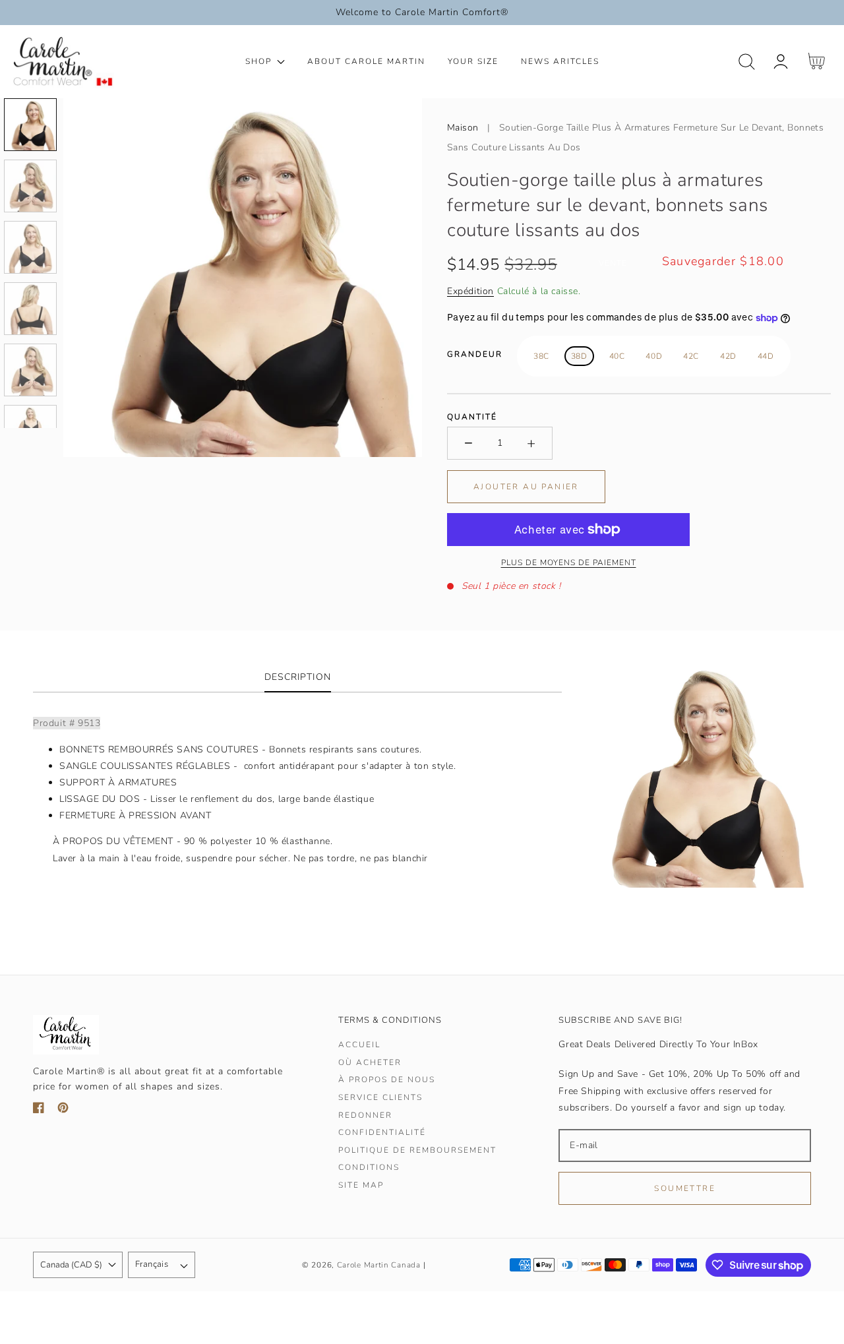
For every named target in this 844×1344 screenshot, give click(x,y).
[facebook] (38, 1110)
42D (728, 356)
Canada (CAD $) (71, 1265)
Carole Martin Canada (379, 1265)
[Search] (747, 61)
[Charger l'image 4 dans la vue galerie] (30, 308)
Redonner (365, 1115)
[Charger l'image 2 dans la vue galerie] (30, 186)
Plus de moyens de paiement (568, 562)
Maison (463, 127)
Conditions (369, 1168)
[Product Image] (242, 277)
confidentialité (382, 1133)
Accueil (359, 1045)
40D (654, 356)
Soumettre (684, 1188)
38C (541, 356)
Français (151, 1264)
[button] (747, 62)
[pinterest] (63, 1110)
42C (691, 356)
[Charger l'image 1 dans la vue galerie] (30, 124)
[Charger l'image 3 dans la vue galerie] (30, 247)
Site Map (361, 1185)
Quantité (472, 417)
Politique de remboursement (417, 1150)
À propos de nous (386, 1080)
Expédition (470, 291)
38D (579, 356)
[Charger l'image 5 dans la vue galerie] (30, 370)
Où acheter (370, 1063)
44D (766, 356)
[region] (422, 12)
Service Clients (380, 1098)
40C (617, 356)
